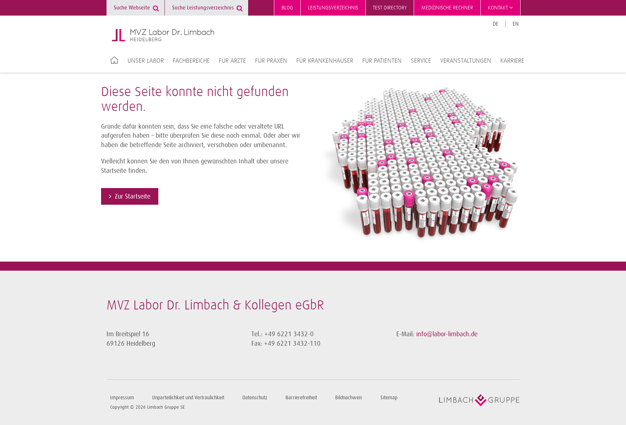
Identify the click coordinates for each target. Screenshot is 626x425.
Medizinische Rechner (447, 8)
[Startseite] (163, 35)
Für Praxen (271, 61)
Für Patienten (382, 61)
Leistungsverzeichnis (333, 8)
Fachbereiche (191, 61)
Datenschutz (254, 398)
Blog (287, 8)
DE (495, 24)
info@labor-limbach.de (446, 334)
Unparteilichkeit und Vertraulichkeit (188, 398)
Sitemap (388, 398)
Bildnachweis (348, 398)
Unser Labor (146, 61)
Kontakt (498, 8)
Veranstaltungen (465, 61)
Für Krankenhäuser (324, 61)
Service (421, 61)
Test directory (390, 8)
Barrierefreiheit (301, 398)
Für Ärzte (232, 61)
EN (516, 24)
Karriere (512, 61)
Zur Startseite (132, 196)
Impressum (122, 398)
